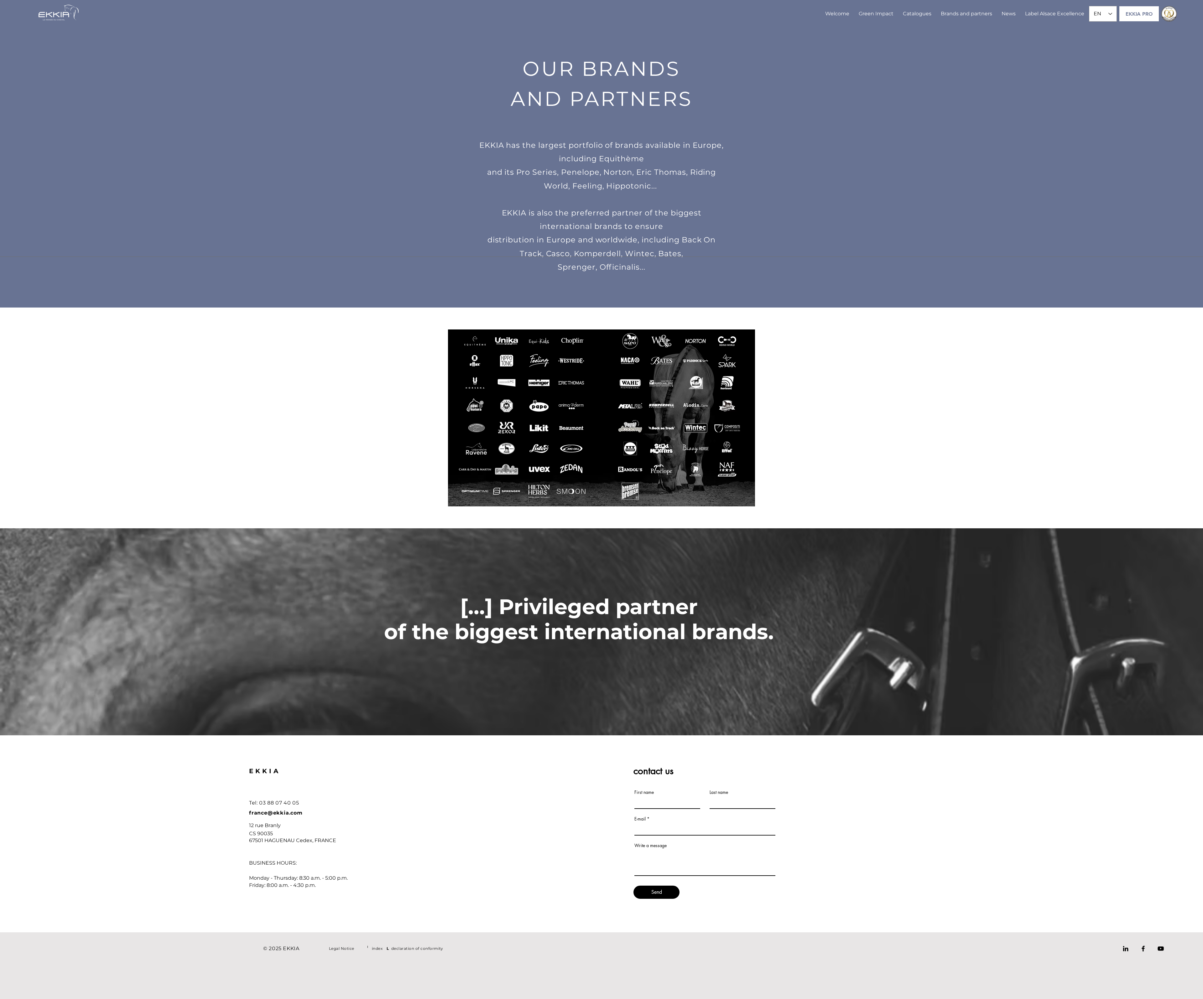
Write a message (650, 845)
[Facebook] (1143, 948)
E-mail (640, 819)
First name (644, 792)
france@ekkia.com (276, 813)
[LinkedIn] (1125, 948)
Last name (719, 792)
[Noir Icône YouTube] (1160, 948)
